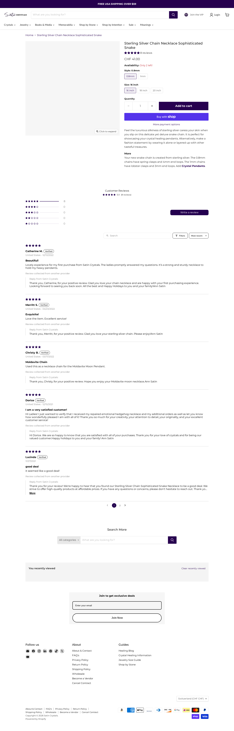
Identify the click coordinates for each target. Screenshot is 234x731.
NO (138, 378)
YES (138, 366)
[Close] (156, 347)
